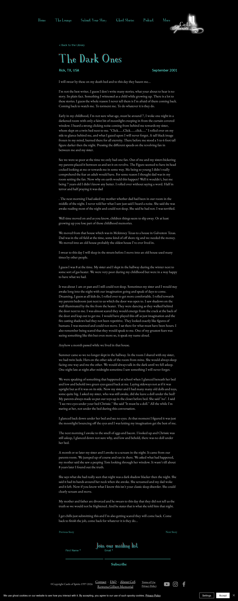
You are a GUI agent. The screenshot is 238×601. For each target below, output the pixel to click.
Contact (100, 581)
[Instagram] (175, 584)
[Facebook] (184, 584)
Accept (223, 595)
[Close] (234, 595)
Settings (206, 595)
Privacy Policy (149, 586)
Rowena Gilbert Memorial (115, 586)
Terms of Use (148, 582)
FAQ (113, 581)
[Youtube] (166, 584)
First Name (72, 550)
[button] (125, 20)
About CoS (127, 581)
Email (108, 550)
